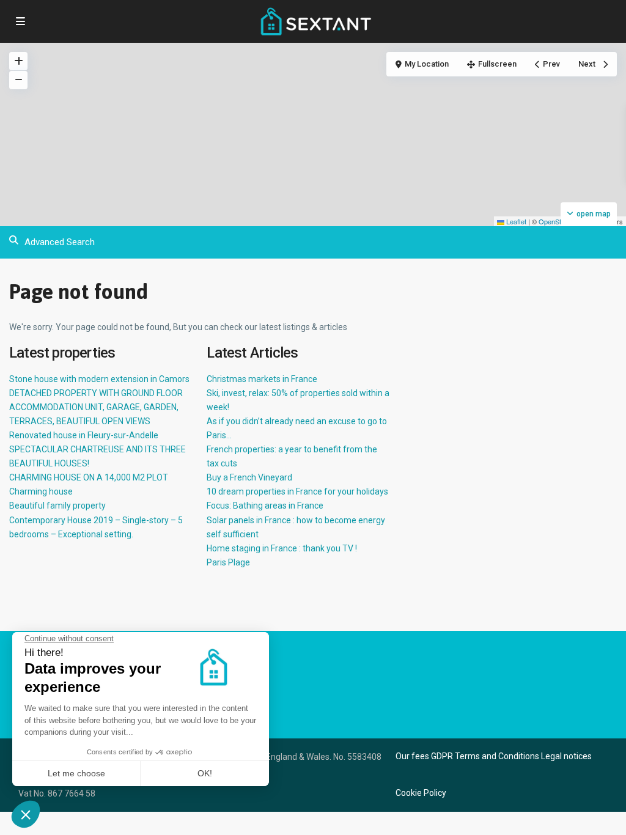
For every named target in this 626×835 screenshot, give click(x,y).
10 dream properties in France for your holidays (297, 491)
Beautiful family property (57, 505)
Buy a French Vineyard (249, 477)
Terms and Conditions (497, 756)
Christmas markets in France (262, 379)
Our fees (412, 756)
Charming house (41, 491)
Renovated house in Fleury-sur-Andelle (83, 435)
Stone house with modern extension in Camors (99, 379)
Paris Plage (228, 562)
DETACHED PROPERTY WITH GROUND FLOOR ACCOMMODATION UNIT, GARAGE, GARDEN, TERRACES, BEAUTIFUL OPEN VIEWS (96, 407)
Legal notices (566, 756)
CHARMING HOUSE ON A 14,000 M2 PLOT (88, 477)
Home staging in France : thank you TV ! (282, 548)
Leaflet (515, 221)
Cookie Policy (421, 793)
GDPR (442, 756)
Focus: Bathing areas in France (265, 505)
